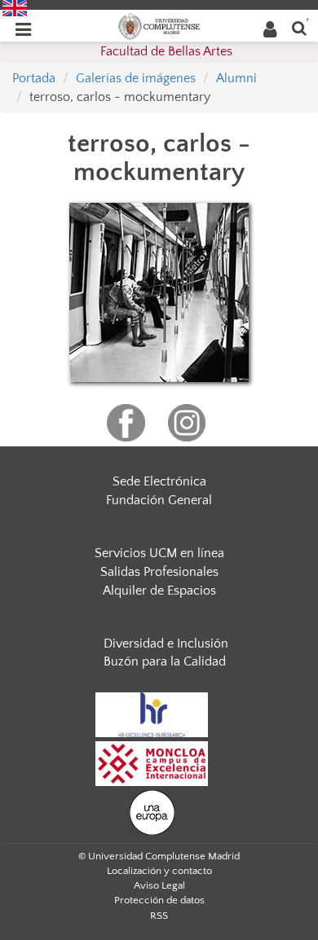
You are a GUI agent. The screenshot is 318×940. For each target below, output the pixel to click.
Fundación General (159, 500)
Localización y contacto (159, 870)
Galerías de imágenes (136, 78)
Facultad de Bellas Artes (166, 51)
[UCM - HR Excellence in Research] (151, 714)
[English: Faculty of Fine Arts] (14, 7)
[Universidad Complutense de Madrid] (159, 25)
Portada (33, 78)
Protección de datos (159, 900)
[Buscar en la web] (299, 27)
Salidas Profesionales (159, 571)
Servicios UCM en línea (159, 553)
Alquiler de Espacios (159, 590)
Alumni (236, 78)
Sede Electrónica (159, 481)
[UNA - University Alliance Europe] (152, 812)
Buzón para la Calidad (165, 661)
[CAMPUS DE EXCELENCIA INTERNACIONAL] (151, 763)
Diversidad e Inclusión (166, 643)
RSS (159, 915)
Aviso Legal (159, 885)
